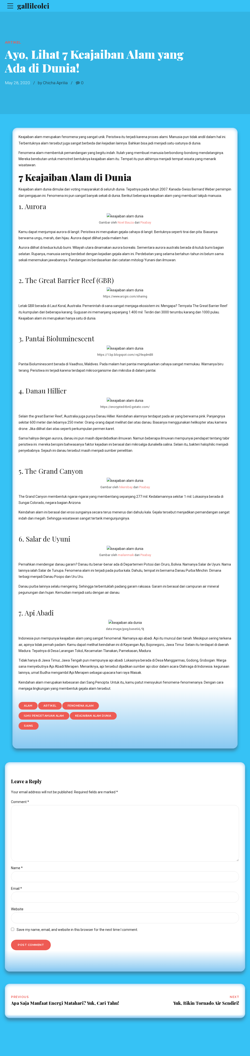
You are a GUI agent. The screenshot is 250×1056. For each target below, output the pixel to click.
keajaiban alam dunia (93, 715)
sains (28, 725)
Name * (17, 868)
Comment (20, 802)
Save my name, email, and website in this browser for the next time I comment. (77, 930)
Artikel (13, 42)
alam (28, 705)
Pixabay (145, 222)
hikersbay (126, 487)
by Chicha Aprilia (53, 82)
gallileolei (33, 5)
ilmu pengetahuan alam (44, 715)
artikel (49, 705)
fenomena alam (81, 705)
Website (17, 909)
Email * (16, 888)
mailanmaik (126, 555)
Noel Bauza (126, 222)
